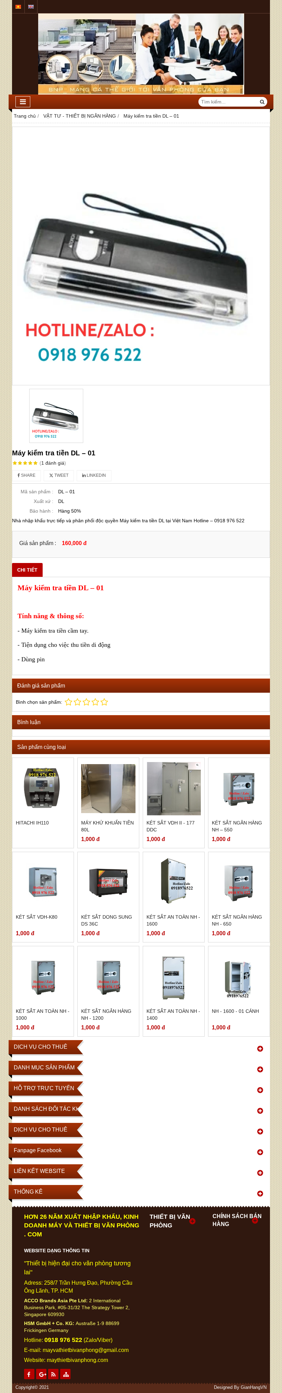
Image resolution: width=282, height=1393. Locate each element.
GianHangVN (254, 1387)
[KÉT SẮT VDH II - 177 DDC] (174, 788)
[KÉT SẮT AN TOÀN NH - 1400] (174, 977)
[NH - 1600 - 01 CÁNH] (239, 977)
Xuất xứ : (43, 501)
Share (27, 475)
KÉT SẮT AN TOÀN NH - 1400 (173, 1014)
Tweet (60, 475)
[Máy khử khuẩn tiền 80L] (108, 788)
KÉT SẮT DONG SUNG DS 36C (106, 920)
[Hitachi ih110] (43, 788)
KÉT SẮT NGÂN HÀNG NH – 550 (237, 826)
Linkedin (96, 475)
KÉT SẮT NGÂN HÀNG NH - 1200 (106, 1014)
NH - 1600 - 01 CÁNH (235, 1011)
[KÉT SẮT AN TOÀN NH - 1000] (43, 977)
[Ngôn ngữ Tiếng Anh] (31, 7)
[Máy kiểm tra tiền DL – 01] (141, 256)
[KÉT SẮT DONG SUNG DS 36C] (108, 883)
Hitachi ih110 (32, 823)
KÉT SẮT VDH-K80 (36, 917)
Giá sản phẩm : (37, 543)
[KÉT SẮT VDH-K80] (43, 883)
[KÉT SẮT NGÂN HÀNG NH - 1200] (108, 977)
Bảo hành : (41, 511)
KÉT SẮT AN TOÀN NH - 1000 (42, 1014)
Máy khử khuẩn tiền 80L (107, 826)
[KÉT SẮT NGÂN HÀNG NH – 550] (239, 788)
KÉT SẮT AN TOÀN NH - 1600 (173, 920)
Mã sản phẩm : (37, 491)
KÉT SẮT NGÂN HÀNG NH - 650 (237, 920)
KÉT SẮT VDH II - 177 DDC (171, 826)
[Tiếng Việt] (18, 7)
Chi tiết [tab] (27, 570)
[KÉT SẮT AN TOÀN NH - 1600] (174, 883)
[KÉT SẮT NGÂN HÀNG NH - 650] (239, 883)
